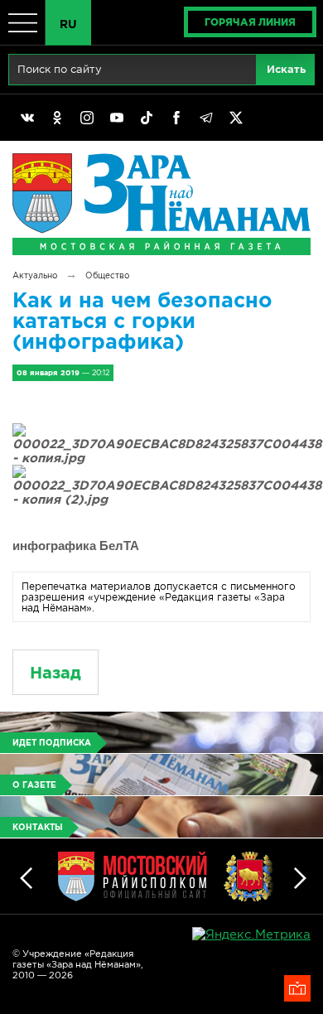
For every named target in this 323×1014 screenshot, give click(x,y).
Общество (107, 275)
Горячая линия (250, 22)
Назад (55, 672)
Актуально (34, 275)
